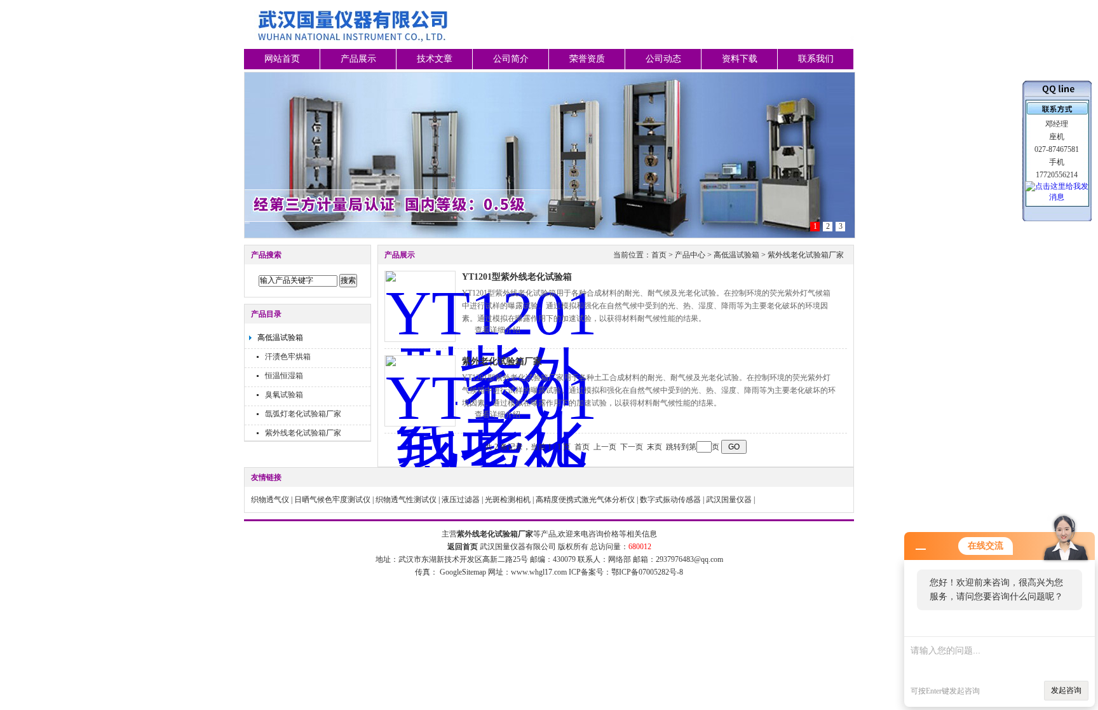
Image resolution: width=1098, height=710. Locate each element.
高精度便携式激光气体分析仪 (585, 499)
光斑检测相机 (508, 499)
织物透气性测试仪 (406, 499)
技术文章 (434, 59)
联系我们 (816, 59)
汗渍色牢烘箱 (288, 356)
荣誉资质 (587, 59)
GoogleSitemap (463, 572)
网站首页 (282, 59)
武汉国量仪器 (729, 499)
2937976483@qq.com (689, 559)
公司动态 (663, 59)
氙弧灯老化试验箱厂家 (303, 413)
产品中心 (690, 254)
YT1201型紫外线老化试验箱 (517, 277)
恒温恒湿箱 (284, 375)
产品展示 (358, 59)
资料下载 (739, 59)
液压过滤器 (461, 499)
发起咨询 (1066, 690)
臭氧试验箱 (284, 394)
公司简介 (511, 59)
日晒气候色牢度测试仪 (332, 499)
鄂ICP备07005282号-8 (647, 572)
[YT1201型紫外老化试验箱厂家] (420, 391)
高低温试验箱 (280, 337)
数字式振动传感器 (670, 499)
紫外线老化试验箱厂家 (303, 432)
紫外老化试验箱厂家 (502, 361)
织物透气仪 (270, 499)
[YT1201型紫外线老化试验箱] (420, 306)
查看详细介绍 (497, 329)
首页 (659, 254)
